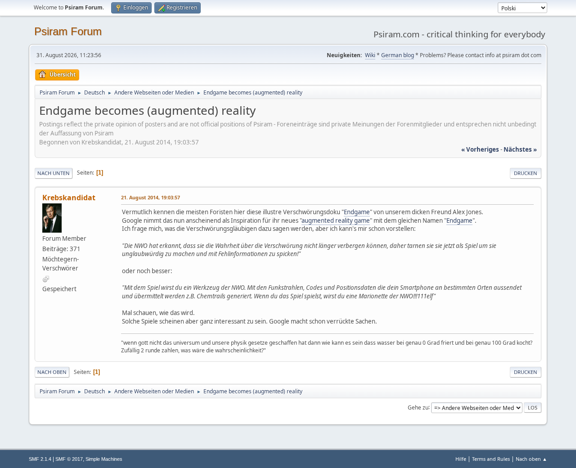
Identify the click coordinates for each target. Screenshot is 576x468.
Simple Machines (104, 459)
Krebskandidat (68, 197)
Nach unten (53, 173)
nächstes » (520, 149)
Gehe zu (418, 407)
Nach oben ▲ (531, 458)
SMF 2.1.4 (40, 459)
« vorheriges (480, 149)
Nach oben (52, 372)
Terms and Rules (491, 458)
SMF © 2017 (69, 459)
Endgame (357, 212)
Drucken (525, 173)
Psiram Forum (68, 31)
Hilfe (460, 458)
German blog (397, 55)
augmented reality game (336, 220)
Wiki (370, 55)
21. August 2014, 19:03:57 (150, 197)
